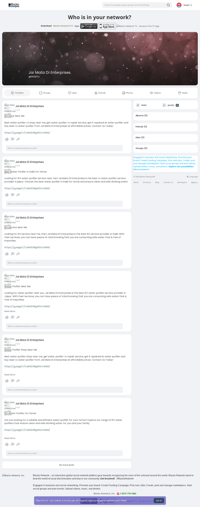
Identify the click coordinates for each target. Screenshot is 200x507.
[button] (137, 5)
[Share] (18, 139)
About (136, 182)
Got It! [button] (159, 500)
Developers (182, 182)
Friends (139, 126)
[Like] (12, 139)
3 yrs (17, 110)
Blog (157, 182)
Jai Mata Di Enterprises (50, 72)
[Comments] (12, 139)
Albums (140, 115)
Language (193, 177)
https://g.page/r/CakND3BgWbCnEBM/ (27, 132)
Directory (147, 182)
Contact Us (168, 182)
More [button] (193, 182)
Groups (139, 148)
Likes (138, 137)
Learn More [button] (121, 500)
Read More (9, 311)
